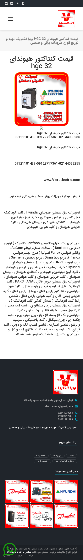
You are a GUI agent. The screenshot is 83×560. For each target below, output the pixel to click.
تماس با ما (42, 461)
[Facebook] (23, 3)
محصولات (40, 455)
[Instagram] (6, 3)
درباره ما (57, 455)
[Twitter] (17, 3)
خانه (71, 455)
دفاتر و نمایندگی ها (65, 461)
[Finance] (66, 18)
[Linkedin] (11, 3)
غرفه (31, 556)
